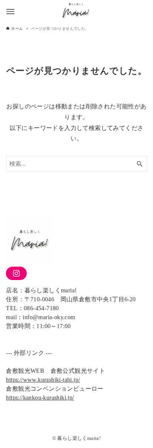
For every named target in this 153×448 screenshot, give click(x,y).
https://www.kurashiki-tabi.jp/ (43, 379)
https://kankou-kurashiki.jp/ (40, 397)
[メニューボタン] (10, 11)
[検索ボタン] (139, 164)
